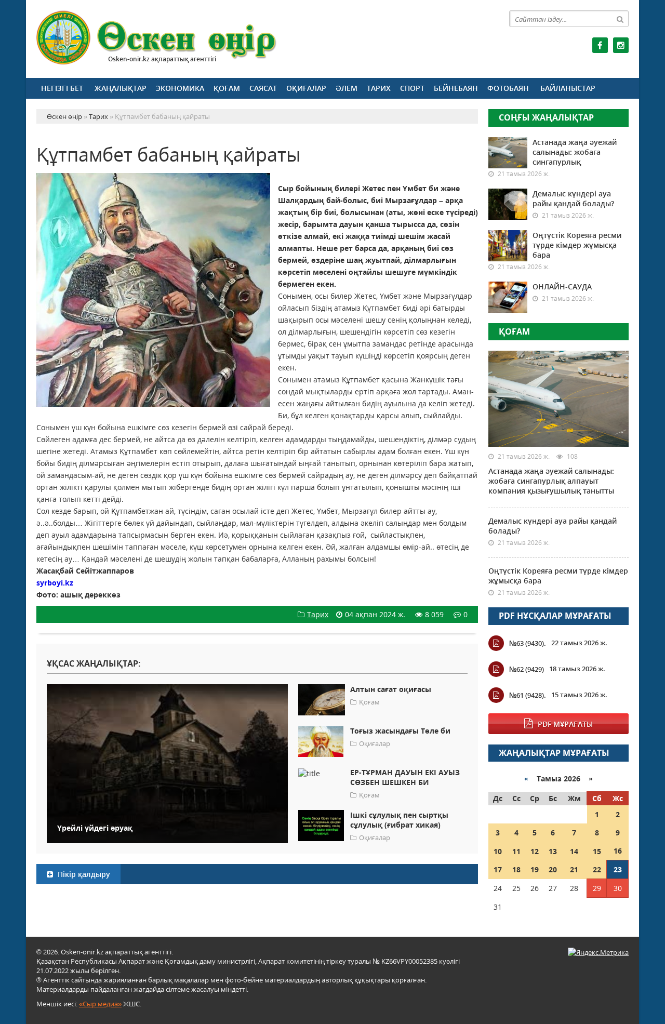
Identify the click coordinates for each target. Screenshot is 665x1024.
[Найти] (620, 18)
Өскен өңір (156, 37)
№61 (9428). (527, 695)
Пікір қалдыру (83, 874)
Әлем (346, 88)
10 (498, 851)
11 (516, 851)
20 (553, 869)
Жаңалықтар (121, 88)
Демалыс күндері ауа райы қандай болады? (573, 198)
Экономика (180, 88)
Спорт (412, 88)
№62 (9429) (526, 669)
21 (574, 869)
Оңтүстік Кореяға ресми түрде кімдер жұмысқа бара (577, 245)
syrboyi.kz (54, 583)
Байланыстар (567, 88)
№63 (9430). (527, 643)
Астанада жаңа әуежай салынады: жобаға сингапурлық (575, 152)
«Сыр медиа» (100, 1003)
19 (534, 869)
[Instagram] (621, 45)
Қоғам (227, 88)
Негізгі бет (62, 88)
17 (498, 869)
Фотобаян (508, 88)
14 (574, 851)
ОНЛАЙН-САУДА (562, 286)
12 (534, 851)
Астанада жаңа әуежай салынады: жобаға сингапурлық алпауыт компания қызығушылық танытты (551, 481)
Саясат (263, 88)
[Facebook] (600, 45)
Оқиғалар (306, 88)
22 (597, 869)
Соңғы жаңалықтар (546, 117)
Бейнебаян (456, 88)
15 (597, 851)
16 (618, 851)
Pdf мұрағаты (565, 724)
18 (516, 869)
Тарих (379, 88)
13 (553, 851)
